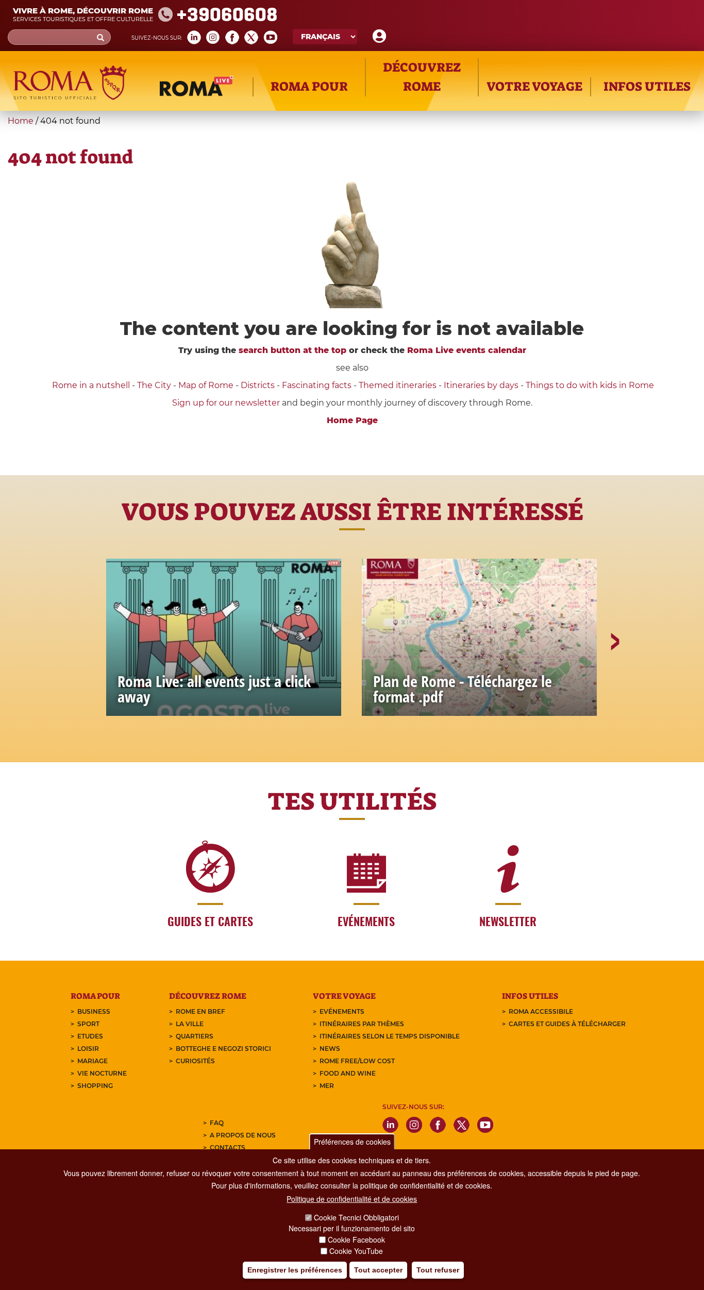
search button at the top (292, 350)
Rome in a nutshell (91, 385)
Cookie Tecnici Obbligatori (356, 1217)
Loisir (88, 1048)
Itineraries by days (481, 385)
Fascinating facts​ (316, 385)
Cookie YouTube (356, 1251)
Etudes (90, 1036)
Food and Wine (348, 1073)
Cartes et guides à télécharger (567, 1024)
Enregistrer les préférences (294, 1270)
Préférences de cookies (352, 1141)
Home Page (352, 420)
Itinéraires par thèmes (362, 1024)
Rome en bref (200, 1011)
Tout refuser (437, 1270)
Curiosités (195, 1061)
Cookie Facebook (356, 1239)
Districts (258, 385)
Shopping (95, 1086)
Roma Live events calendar (466, 350)
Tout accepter (378, 1270)
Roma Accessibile (541, 1011)
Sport (88, 1024)
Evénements (342, 1011)
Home (20, 121)
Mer (327, 1086)
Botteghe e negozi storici (223, 1048)
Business (93, 1011)
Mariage (92, 1061)
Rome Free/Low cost (357, 1061)
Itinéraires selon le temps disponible (390, 1036)
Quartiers (194, 1036)
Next (614, 677)
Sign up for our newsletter (227, 403)
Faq (217, 1123)
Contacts (227, 1147)
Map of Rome (205, 385)
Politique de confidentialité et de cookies (352, 1199)
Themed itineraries (398, 385)
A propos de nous (243, 1135)
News (330, 1048)
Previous (90, 677)
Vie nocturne (102, 1073)
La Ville (190, 1024)
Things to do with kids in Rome (590, 385)
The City (154, 385)
